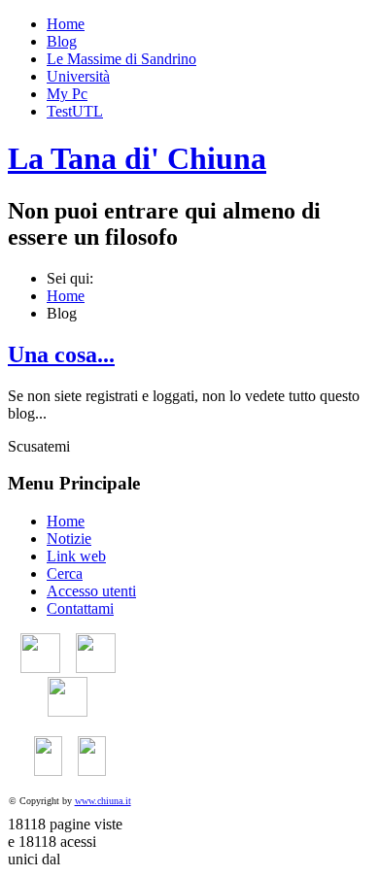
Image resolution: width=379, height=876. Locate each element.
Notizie (69, 538)
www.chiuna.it (103, 800)
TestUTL (75, 111)
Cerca (65, 573)
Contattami (80, 608)
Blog (62, 41)
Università (78, 76)
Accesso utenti (91, 591)
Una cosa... (61, 354)
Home (66, 24)
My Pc (67, 93)
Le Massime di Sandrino (121, 59)
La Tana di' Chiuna (137, 158)
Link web (76, 556)
